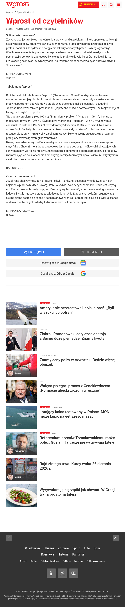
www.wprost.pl (97, 599)
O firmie (23, 561)
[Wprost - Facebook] (51, 573)
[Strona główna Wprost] (17, 4)
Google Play (96, 227)
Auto (87, 548)
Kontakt (33, 561)
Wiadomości (18, 239)
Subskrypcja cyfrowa (50, 561)
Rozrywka (47, 554)
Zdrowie (63, 548)
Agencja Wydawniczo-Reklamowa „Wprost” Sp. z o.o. (56, 591)
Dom (97, 548)
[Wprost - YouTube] (73, 573)
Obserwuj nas (58, 263)
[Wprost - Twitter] (62, 573)
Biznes (49, 548)
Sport (76, 548)
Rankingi (78, 554)
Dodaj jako (57, 273)
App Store (81, 227)
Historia (63, 554)
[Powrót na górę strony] (116, 538)
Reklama (67, 561)
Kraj (13, 243)
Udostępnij (36, 252)
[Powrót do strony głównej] (9, 538)
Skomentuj (94, 252)
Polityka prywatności (96, 561)
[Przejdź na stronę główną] (3, 4)
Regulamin (78, 561)
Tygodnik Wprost (21, 234)
